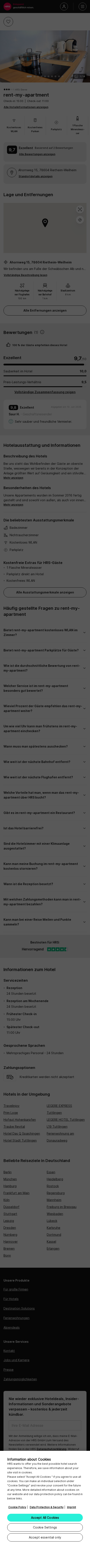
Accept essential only (45, 1537)
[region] (45, 1498)
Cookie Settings (45, 1527)
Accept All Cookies (45, 1517)
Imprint (71, 1507)
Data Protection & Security (47, 1507)
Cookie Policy (17, 1507)
